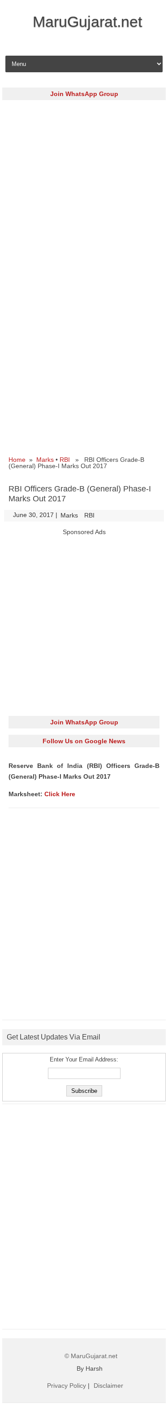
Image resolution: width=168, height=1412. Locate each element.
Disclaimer (108, 1385)
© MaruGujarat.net (91, 1355)
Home (17, 459)
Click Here (59, 794)
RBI (65, 459)
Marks (45, 459)
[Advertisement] (84, 190)
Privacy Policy (66, 1385)
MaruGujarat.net (87, 21)
